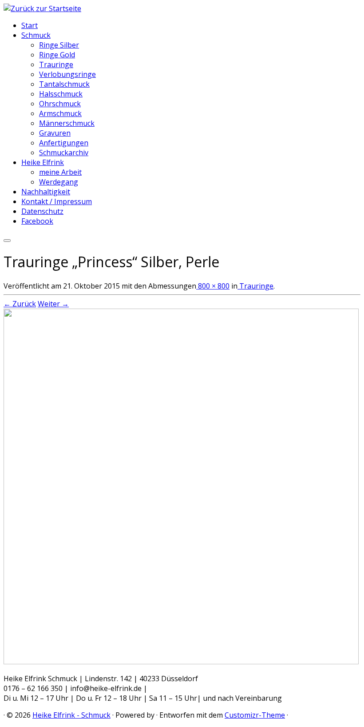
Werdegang (58, 182)
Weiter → (53, 304)
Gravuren (55, 133)
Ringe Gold (57, 55)
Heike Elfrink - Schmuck (71, 715)
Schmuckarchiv (63, 152)
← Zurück (20, 304)
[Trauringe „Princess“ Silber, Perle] (181, 662)
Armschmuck (60, 113)
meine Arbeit (60, 172)
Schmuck (36, 35)
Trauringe (56, 64)
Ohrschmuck (60, 103)
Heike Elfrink (42, 162)
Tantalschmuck (64, 84)
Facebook (37, 221)
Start (29, 25)
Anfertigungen (63, 143)
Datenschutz (42, 211)
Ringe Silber (59, 45)
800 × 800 (212, 286)
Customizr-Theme (255, 715)
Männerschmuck (67, 123)
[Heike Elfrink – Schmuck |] (42, 8)
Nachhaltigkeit (45, 192)
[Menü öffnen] (7, 240)
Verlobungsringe (67, 74)
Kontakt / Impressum (56, 201)
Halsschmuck (61, 94)
